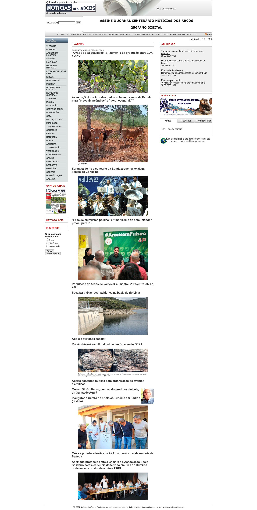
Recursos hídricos (51, 67)
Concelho (52, 130)
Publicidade (162, 34)
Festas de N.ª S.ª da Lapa (56, 72)
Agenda (86, 34)
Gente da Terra (54, 109)
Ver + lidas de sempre (172, 129)
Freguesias (52, 162)
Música (50, 102)
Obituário (51, 169)
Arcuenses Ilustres (52, 54)
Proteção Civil (54, 120)
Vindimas (51, 59)
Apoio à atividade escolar (88, 338)
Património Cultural (52, 94)
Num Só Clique (54, 176)
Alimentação (53, 148)
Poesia (49, 141)
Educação (52, 106)
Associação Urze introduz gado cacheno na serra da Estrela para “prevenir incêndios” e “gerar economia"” (111, 99)
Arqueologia (53, 127)
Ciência (50, 134)
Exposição (52, 123)
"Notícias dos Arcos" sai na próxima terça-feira (183, 83)
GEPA (49, 116)
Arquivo (50, 179)
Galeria (50, 172)
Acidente (51, 144)
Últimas (61, 34)
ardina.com (113, 507)
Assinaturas (176, 34)
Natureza (51, 137)
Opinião (50, 158)
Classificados (99, 34)
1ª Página (51, 46)
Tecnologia (52, 151)
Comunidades (53, 155)
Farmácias (148, 34)
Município (51, 49)
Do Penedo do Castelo (53, 88)
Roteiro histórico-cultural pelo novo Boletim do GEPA (107, 344)
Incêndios (51, 62)
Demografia (53, 80)
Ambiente (51, 99)
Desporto (127, 34)
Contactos (190, 34)
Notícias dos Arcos (88, 507)
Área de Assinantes (166, 8)
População (52, 113)
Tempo (138, 34)
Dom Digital (135, 507)
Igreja (49, 77)
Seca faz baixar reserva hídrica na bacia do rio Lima (106, 292)
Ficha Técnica (74, 34)
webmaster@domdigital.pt (173, 507)
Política (50, 84)
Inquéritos (115, 34)
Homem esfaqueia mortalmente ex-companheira (184, 73)
